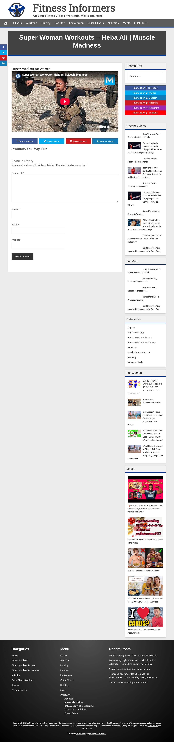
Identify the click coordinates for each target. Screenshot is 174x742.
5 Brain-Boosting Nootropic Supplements (129, 669)
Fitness (17, 23)
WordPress (81, 734)
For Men (60, 23)
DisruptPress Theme (98, 734)
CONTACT (140, 23)
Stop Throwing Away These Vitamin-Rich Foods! (133, 655)
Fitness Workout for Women (31, 68)
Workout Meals (135, 362)
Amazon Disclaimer (74, 702)
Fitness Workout (136, 332)
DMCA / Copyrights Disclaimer (79, 706)
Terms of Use (153, 726)
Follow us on (145, 88)
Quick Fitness (96, 23)
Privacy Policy (71, 713)
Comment (18, 173)
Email (15, 224)
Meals (126, 23)
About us (68, 698)
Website (16, 239)
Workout (31, 23)
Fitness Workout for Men (140, 337)
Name (16, 209)
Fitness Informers (74, 7)
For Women (76, 23)
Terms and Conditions (75, 709)
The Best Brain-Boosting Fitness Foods (128, 682)
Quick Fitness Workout (139, 352)
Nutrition (113, 23)
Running (46, 23)
